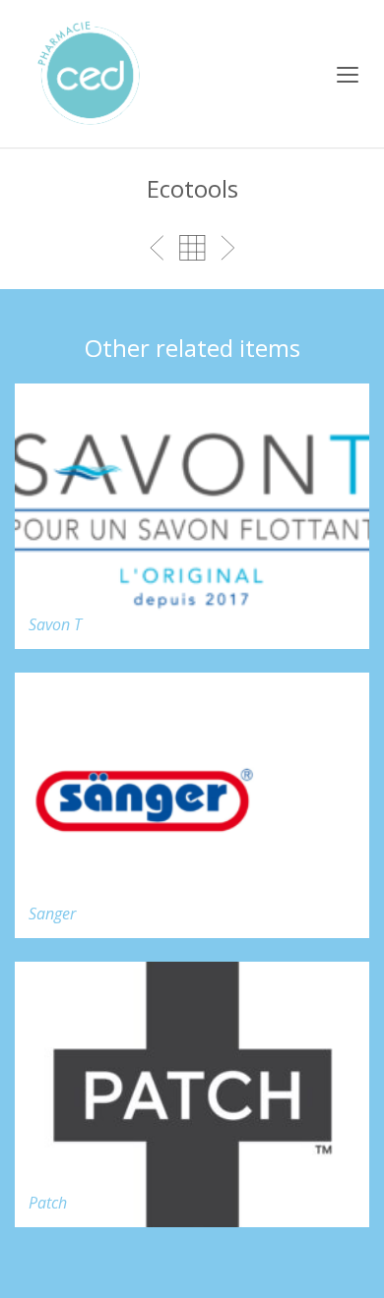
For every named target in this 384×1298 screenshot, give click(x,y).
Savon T (55, 624)
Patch (48, 1202)
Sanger (52, 913)
